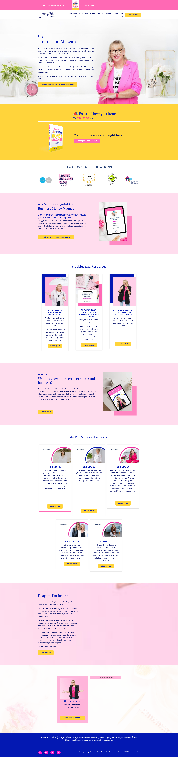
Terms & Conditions (97, 752)
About (115, 13)
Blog (103, 13)
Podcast (88, 13)
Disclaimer (110, 752)
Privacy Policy (84, 752)
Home (81, 13)
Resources (96, 13)
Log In (122, 15)
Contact (109, 13)
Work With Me (72, 15)
